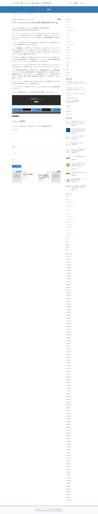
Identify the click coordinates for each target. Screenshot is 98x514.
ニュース (68, 52)
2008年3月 (68, 435)
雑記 (59, 19)
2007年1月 (68, 474)
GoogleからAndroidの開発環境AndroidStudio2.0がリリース (72, 101)
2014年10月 (68, 306)
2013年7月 (68, 348)
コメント (15, 129)
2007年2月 (68, 472)
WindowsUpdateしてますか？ (72, 97)
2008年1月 (68, 441)
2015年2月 (68, 295)
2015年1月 (68, 298)
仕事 (67, 64)
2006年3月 (68, 494)
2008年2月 (68, 438)
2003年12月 (68, 500)
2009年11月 (68, 399)
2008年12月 (68, 416)
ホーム (67, 108)
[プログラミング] (17, 173)
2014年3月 (68, 326)
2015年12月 (68, 267)
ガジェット (68, 33)
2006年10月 (68, 480)
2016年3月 (68, 259)
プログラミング (69, 58)
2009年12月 (68, 396)
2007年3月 (68, 469)
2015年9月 (68, 276)
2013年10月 (68, 340)
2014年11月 (68, 304)
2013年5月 (68, 354)
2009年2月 (68, 410)
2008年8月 (68, 424)
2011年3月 (68, 374)
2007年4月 (68, 466)
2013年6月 (68, 351)
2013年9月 (68, 343)
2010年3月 (68, 388)
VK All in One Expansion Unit (58, 510)
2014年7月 (68, 315)
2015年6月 (68, 284)
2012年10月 (68, 365)
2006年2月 (68, 497)
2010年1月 (68, 393)
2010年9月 (68, 376)
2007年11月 (68, 446)
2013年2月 (68, 360)
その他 (67, 47)
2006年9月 (68, 483)
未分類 (67, 72)
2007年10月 (68, 449)
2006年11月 (68, 477)
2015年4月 (68, 290)
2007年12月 (68, 444)
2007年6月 (68, 460)
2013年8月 (68, 346)
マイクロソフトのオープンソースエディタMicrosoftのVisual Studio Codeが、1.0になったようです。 (75, 89)
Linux (67, 22)
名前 (13, 147)
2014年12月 (68, 301)
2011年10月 (68, 371)
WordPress (42, 510)
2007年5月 (68, 463)
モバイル (68, 61)
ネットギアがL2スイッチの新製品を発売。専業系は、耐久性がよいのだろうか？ (78, 187)
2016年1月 (68, 264)
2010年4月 (68, 385)
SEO (67, 24)
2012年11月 (68, 362)
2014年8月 (68, 312)
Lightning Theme (48, 510)
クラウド (68, 36)
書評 (67, 69)
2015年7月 (68, 281)
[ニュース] (56, 173)
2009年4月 (68, 404)
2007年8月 (68, 455)
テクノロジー (69, 50)
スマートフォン (69, 41)
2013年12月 (68, 334)
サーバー (68, 38)
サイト (13, 159)
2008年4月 (68, 432)
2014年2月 (68, 329)
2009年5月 (68, 402)
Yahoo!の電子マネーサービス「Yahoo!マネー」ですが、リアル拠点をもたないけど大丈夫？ (75, 83)
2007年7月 (68, 458)
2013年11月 (68, 337)
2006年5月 (68, 491)
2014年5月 (68, 320)
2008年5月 (68, 430)
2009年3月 (68, 407)
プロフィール (69, 114)
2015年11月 (68, 270)
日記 (67, 66)
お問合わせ (68, 111)
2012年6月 (68, 368)
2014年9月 (68, 309)
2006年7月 (68, 486)
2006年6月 (68, 489)
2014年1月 (68, 332)
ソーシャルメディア (70, 44)
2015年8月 (68, 278)
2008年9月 (68, 421)
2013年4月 (68, 357)
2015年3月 (68, 292)
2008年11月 (68, 418)
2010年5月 (68, 382)
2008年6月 (68, 427)
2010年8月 (68, 379)
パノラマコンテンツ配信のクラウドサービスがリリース (75, 94)
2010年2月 (68, 390)
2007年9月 (68, 452)
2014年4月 (68, 323)
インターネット (69, 27)
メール (14, 153)
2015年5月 (68, 287)
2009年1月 (68, 413)
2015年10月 (68, 273)
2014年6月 (68, 318)
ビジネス (68, 55)
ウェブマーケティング (71, 30)
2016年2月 (68, 262)
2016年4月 (68, 256)
